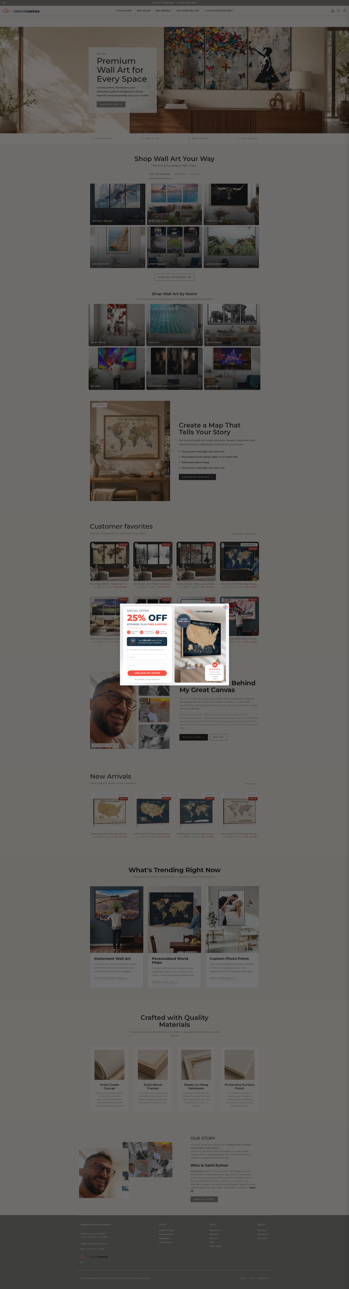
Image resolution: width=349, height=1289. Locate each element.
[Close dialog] (226, 607)
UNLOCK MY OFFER (147, 673)
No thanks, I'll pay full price (147, 679)
